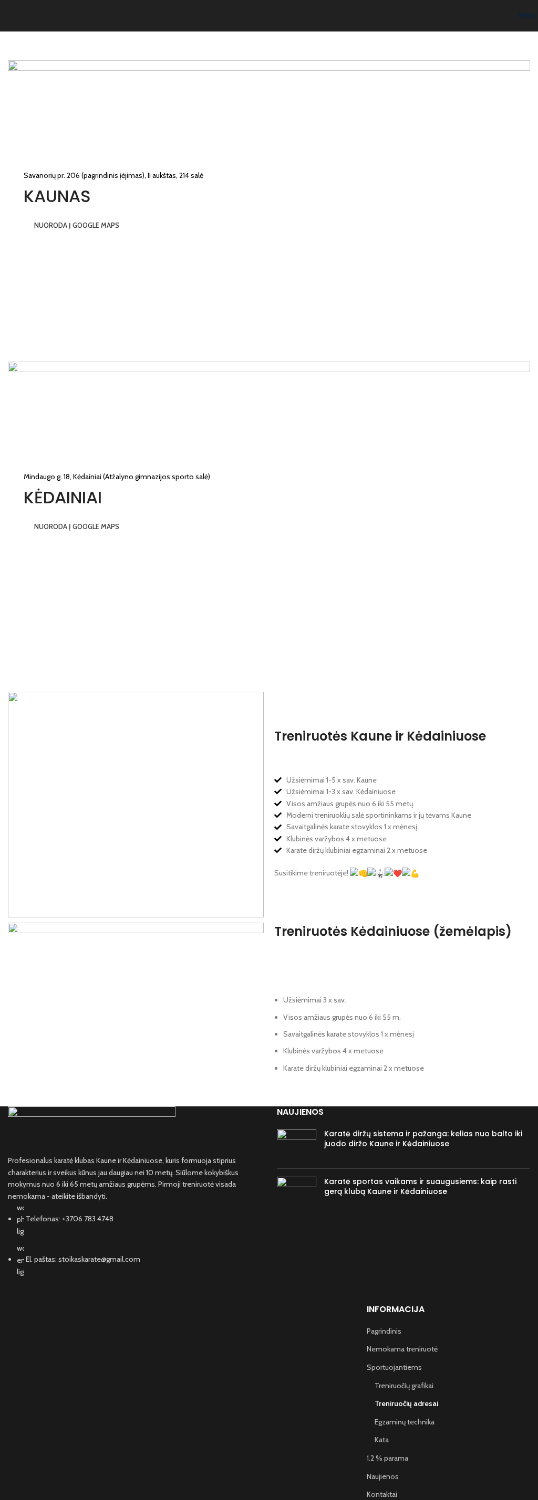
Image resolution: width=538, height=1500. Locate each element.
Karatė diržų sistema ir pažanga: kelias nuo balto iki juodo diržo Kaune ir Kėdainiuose (423, 1138)
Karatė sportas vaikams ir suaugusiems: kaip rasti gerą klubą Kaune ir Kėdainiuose (420, 1186)
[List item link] (134, 1239)
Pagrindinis (384, 1331)
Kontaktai (382, 1494)
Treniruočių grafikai (404, 1385)
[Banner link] (269, 203)
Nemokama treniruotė (402, 1349)
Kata (382, 1439)
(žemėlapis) (472, 931)
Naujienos (383, 1476)
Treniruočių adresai (406, 1403)
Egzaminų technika (404, 1422)
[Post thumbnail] (296, 1144)
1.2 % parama (387, 1458)
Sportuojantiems (394, 1367)
